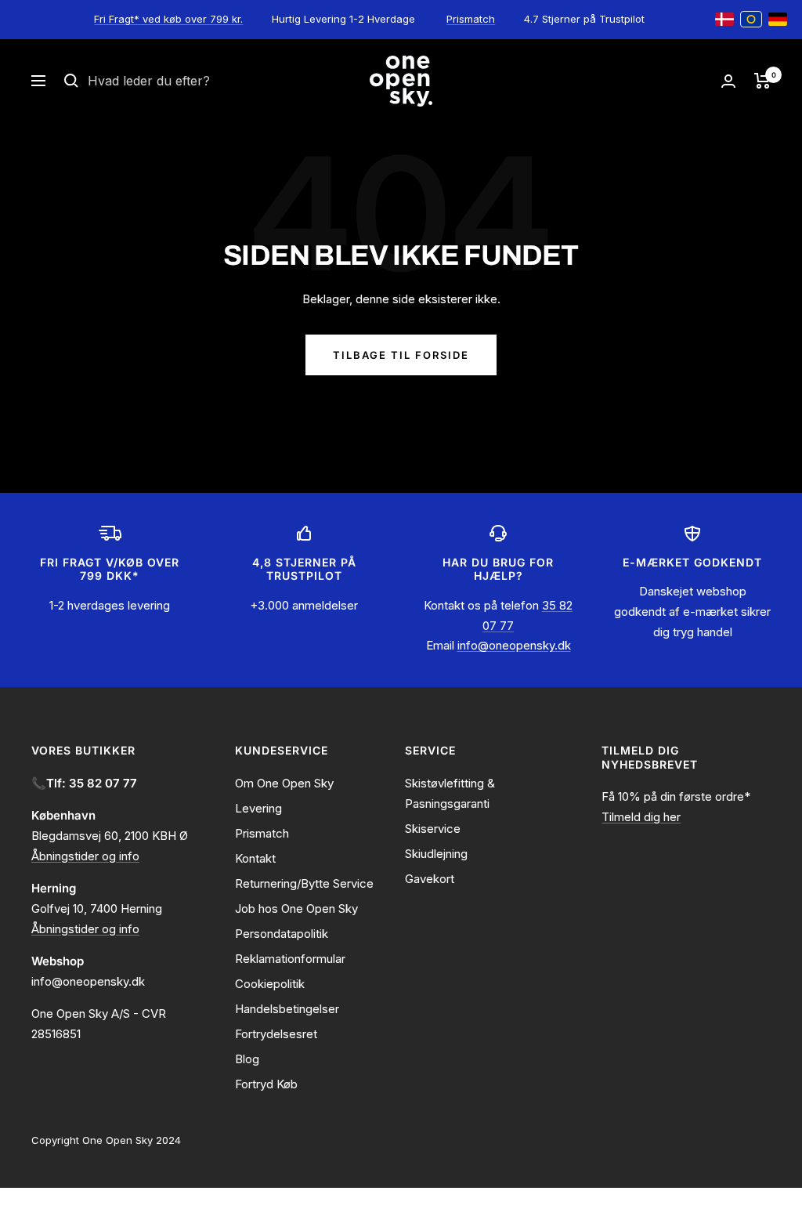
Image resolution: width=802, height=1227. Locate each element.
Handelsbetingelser (287, 1008)
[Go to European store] (751, 19)
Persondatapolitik (281, 933)
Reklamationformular (290, 958)
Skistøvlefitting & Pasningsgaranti (450, 793)
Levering (258, 808)
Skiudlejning (436, 853)
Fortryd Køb (266, 1084)
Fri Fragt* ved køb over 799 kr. (168, 19)
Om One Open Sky (284, 783)
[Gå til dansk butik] (724, 19)
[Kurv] (762, 81)
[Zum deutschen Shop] (778, 19)
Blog (247, 1058)
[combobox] (205, 81)
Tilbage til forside (401, 355)
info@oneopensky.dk (514, 645)
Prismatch (470, 19)
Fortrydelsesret (276, 1033)
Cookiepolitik (270, 983)
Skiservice (433, 828)
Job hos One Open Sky (296, 908)
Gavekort (429, 878)
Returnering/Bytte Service (304, 883)
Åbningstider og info (85, 856)
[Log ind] (728, 81)
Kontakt (255, 858)
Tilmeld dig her (641, 816)
